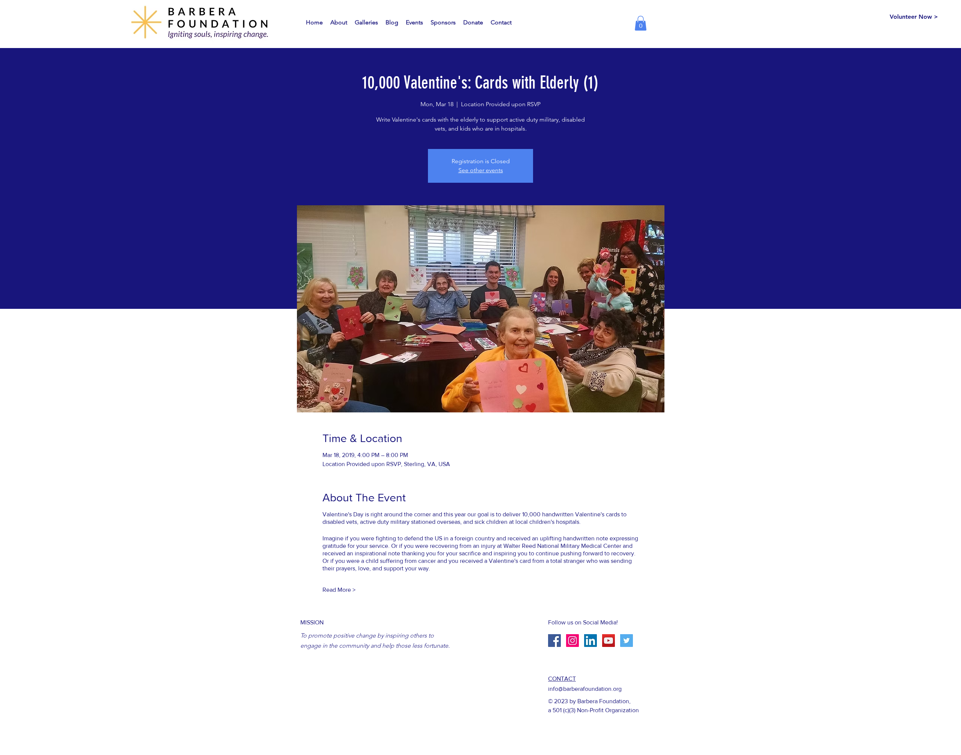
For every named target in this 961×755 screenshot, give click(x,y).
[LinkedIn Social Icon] (590, 640)
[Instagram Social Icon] (572, 640)
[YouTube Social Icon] (608, 640)
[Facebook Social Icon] (554, 640)
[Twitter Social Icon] (626, 640)
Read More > (338, 590)
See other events (480, 170)
